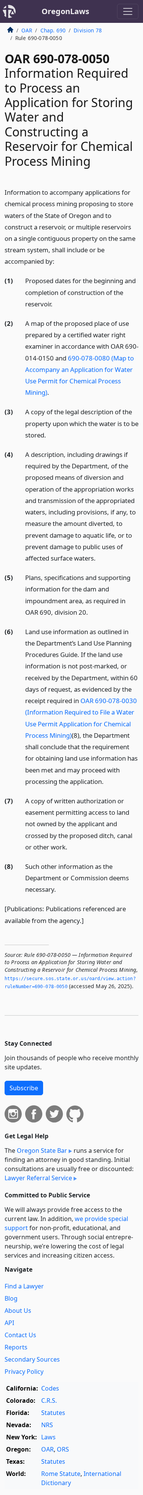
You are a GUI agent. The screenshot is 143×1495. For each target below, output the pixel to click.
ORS (63, 1449)
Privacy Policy (24, 1371)
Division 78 (88, 30)
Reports (16, 1347)
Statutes (53, 1412)
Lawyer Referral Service (38, 1178)
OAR (26, 30)
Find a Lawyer (24, 1286)
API (9, 1323)
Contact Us (20, 1335)
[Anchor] (59, 261)
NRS (47, 1425)
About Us (18, 1310)
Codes (50, 1388)
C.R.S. (49, 1400)
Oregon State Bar (42, 1150)
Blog (11, 1298)
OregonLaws (65, 11)
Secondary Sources (32, 1359)
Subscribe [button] (24, 1088)
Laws (48, 1437)
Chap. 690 (53, 30)
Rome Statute (60, 1473)
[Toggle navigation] (127, 11)
